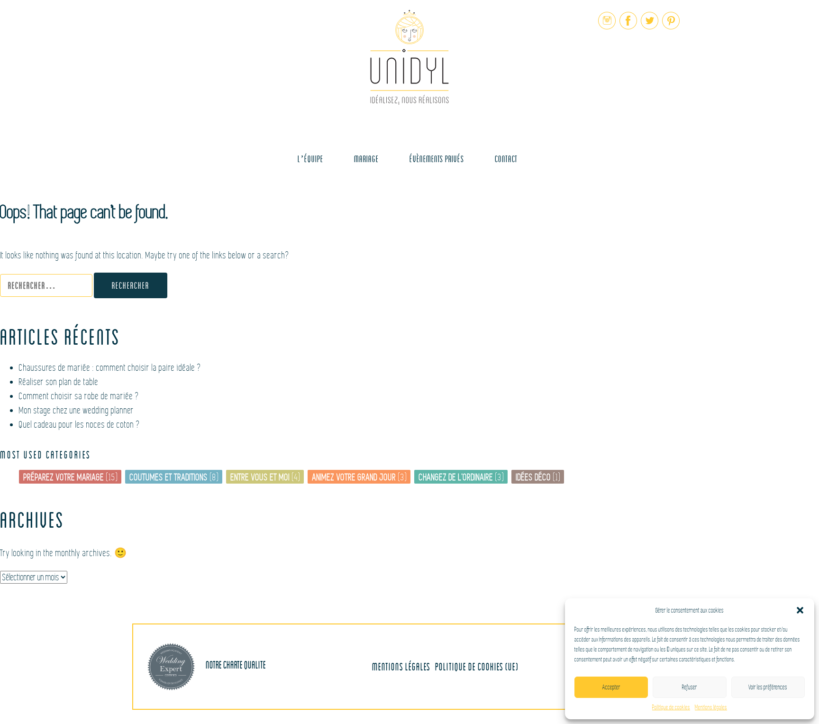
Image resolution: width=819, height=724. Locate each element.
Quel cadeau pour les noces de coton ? (79, 424)
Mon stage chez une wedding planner (76, 410)
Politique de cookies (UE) (477, 666)
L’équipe (310, 159)
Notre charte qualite (235, 664)
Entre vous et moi (260, 477)
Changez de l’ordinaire (456, 477)
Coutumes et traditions (169, 477)
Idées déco (533, 477)
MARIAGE (366, 159)
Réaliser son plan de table (59, 381)
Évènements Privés (437, 159)
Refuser (689, 687)
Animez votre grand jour (354, 477)
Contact (506, 159)
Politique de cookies (671, 707)
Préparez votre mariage (64, 477)
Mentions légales (711, 707)
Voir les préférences (767, 687)
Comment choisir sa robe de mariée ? (79, 396)
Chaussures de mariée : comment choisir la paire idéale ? (110, 367)
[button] (800, 610)
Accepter (611, 687)
